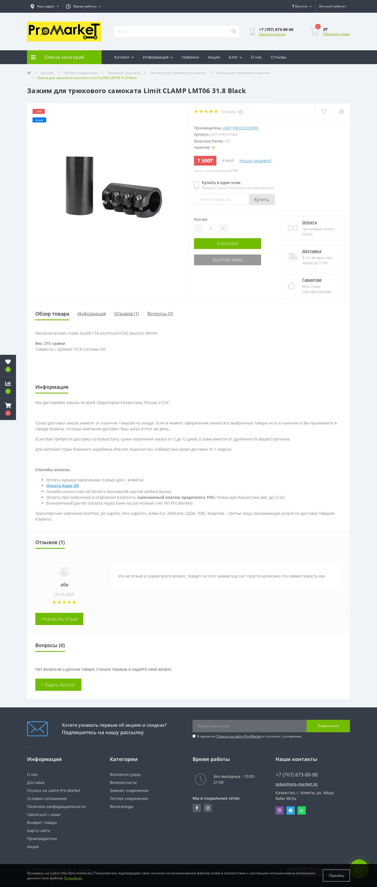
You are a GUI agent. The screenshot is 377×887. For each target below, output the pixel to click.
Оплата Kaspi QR (62, 485)
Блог (233, 57)
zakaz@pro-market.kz (296, 784)
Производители (42, 838)
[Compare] (341, 111)
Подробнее (73, 878)
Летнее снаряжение (80, 72)
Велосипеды (121, 806)
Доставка (311, 251)
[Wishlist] (324, 111)
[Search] (234, 31)
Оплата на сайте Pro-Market (239, 736)
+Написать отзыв (59, 619)
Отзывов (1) (126, 314)
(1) (241, 111)
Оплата (309, 222)
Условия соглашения (47, 798)
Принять (336, 875)
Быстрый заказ (228, 260)
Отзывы (278, 57)
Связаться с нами (43, 814)
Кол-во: (201, 219)
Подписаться (328, 725)
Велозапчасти (123, 782)
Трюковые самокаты (123, 72)
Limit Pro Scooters (240, 127)
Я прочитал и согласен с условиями (249, 736)
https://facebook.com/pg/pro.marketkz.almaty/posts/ (197, 808)
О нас (256, 57)
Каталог (122, 57)
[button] (8, 409)
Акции (214, 57)
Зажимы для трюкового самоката (243, 72)
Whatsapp (302, 810)
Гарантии (312, 279)
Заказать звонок (272, 34)
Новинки (190, 57)
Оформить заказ (336, 34)
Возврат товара (42, 822)
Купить (261, 199)
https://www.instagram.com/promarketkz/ (208, 808)
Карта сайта (38, 830)
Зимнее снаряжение (129, 790)
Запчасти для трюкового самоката (178, 72)
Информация (156, 57)
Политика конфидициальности (56, 806)
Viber (279, 810)
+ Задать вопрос (58, 685)
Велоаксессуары (125, 774)
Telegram (290, 810)
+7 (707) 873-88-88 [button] (297, 774)
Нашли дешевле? (256, 160)
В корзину (227, 243)
